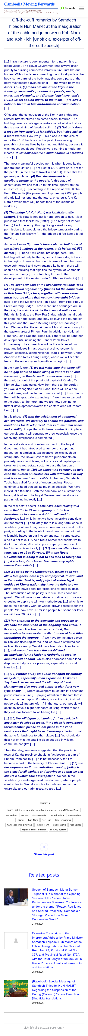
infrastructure (74, 815)
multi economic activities (19, 825)
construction (57, 815)
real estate (75, 825)
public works (59, 825)
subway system (58, 830)
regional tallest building (34, 830)
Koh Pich (46, 820)
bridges (24, 815)
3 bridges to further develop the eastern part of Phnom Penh (47, 810)
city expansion (39, 815)
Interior (20, 820)
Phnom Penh (43, 825)
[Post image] (16, 896)
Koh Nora (33, 820)
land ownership (63, 820)
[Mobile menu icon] (81, 8)
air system (11, 815)
